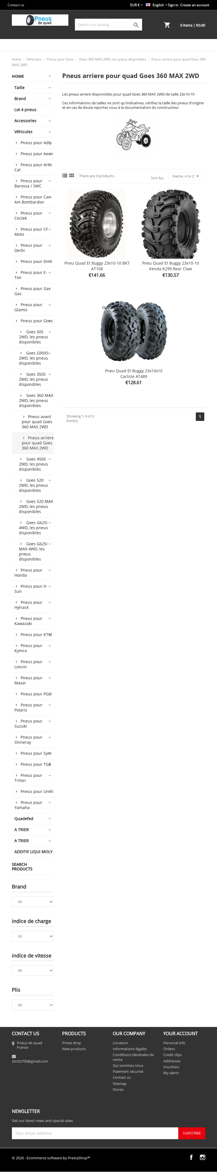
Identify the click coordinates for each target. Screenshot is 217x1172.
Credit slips (172, 1054)
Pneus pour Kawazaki (28, 621)
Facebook (191, 1157)
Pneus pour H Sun (30, 588)
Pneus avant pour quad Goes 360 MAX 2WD (37, 421)
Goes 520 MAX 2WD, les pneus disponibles (36, 506)
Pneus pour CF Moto (31, 231)
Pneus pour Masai (28, 680)
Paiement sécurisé (128, 1071)
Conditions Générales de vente (133, 1057)
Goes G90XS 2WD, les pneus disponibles (34, 358)
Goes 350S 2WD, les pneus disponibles (33, 379)
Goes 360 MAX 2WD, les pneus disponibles (36, 400)
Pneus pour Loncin (28, 664)
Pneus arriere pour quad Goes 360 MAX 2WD (38, 443)
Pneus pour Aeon (37, 153)
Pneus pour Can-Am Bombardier (33, 199)
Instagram (202, 1157)
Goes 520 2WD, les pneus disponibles (33, 485)
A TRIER (21, 829)
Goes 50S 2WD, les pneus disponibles (33, 337)
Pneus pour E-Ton (30, 275)
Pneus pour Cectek (28, 215)
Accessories (25, 120)
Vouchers (171, 1066)
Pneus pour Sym (36, 753)
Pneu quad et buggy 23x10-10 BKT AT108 (97, 265)
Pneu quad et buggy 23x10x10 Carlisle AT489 (133, 373)
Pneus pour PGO (36, 694)
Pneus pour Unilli (37, 791)
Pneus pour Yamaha (28, 805)
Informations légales (130, 1048)
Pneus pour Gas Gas (32, 291)
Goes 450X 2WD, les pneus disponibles (33, 464)
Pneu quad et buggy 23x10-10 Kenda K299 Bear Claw (170, 265)
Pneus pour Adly (36, 142)
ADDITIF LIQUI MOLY (33, 851)
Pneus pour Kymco (28, 648)
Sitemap (120, 1083)
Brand (20, 98)
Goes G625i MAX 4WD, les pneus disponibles (33, 551)
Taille (19, 87)
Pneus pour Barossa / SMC (28, 183)
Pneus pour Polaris (28, 707)
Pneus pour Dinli (36, 261)
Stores (118, 1089)
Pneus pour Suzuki (28, 723)
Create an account (194, 5)
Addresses (172, 1060)
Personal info (174, 1042)
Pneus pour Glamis (28, 307)
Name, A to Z (187, 176)
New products (74, 1048)
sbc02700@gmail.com (30, 1061)
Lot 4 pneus (25, 109)
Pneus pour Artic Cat (33, 167)
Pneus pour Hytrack (28, 605)
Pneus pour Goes (37, 320)
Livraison (120, 1042)
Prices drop (71, 1042)
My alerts (171, 1072)
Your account (180, 1033)
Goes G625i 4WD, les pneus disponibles (33, 527)
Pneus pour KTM (36, 634)
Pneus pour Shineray (28, 739)
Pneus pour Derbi (28, 248)
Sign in (173, 5)
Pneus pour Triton (28, 778)
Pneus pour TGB (36, 764)
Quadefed (23, 818)
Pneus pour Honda (28, 572)
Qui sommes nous (128, 1065)
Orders (169, 1048)
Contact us (16, 5)
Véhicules (23, 131)
